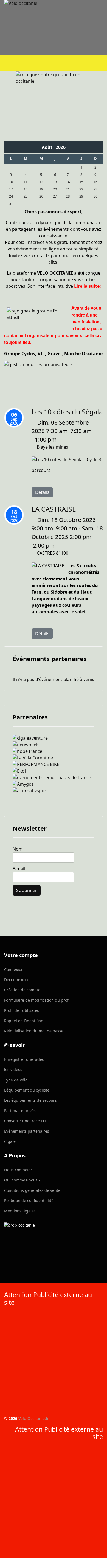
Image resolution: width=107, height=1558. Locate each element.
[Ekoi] (53, 771)
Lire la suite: (87, 286)
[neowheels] (53, 744)
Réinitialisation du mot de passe (33, 1030)
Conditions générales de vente (32, 1190)
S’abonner (26, 890)
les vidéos (13, 1069)
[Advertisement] (53, 1362)
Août (49, 147)
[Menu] (13, 63)
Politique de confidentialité (29, 1200)
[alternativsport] (53, 790)
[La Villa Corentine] (53, 757)
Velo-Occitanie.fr (33, 1418)
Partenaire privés (20, 1110)
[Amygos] (53, 784)
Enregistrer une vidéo (24, 1059)
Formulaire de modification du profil (37, 1000)
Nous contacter (18, 1169)
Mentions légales (20, 1211)
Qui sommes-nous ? (22, 1180)
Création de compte (22, 989)
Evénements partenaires (26, 1131)
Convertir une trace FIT (25, 1120)
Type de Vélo (15, 1080)
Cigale (10, 1141)
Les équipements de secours (30, 1100)
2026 (61, 147)
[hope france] (53, 751)
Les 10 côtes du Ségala (67, 411)
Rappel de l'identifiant (24, 1020)
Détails (42, 492)
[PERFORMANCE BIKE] (53, 764)
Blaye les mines (52, 447)
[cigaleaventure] (53, 738)
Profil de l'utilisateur (22, 1010)
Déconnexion (16, 979)
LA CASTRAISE (54, 509)
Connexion (14, 969)
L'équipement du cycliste (26, 1090)
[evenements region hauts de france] (53, 777)
